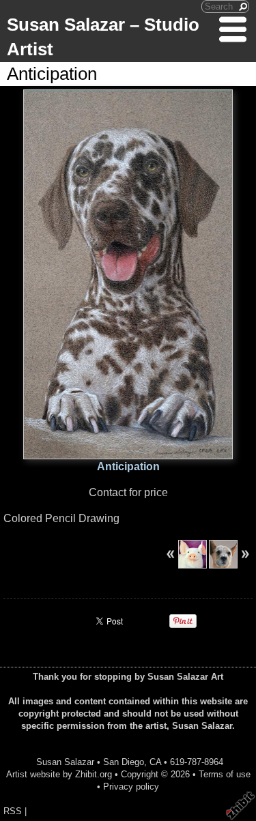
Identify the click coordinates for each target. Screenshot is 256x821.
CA (155, 762)
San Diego (123, 762)
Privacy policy (131, 786)
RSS (12, 811)
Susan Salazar (65, 762)
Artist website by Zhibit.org (59, 774)
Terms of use (225, 774)
